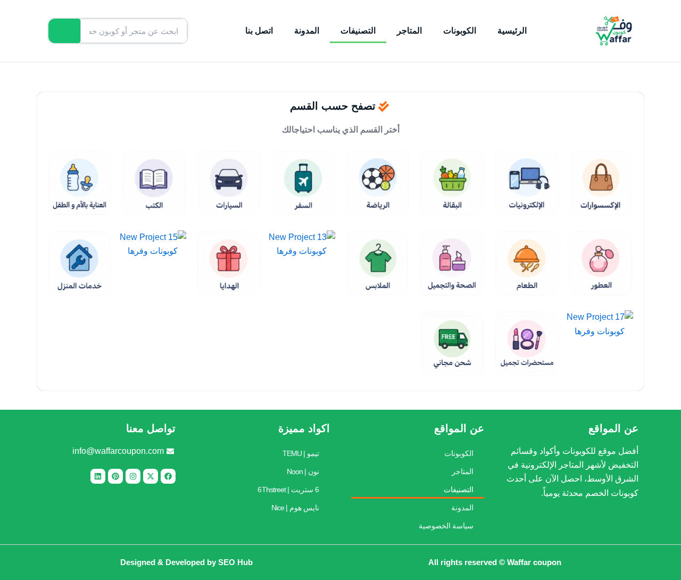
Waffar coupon (534, 562)
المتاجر (409, 30)
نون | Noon (303, 471)
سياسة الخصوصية (446, 525)
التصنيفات (358, 30)
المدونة (306, 30)
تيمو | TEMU (301, 453)
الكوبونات (459, 30)
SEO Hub (235, 562)
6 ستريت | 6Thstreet (288, 489)
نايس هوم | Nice (295, 507)
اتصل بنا (259, 30)
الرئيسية (512, 30)
